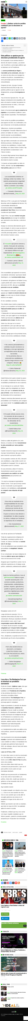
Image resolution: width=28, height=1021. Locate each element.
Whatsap (6, 913)
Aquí (25, 925)
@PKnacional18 (9, 577)
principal (20, 832)
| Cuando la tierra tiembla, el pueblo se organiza (15, 998)
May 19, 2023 (20, 370)
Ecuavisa (3, 822)
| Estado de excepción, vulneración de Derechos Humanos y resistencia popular (16, 993)
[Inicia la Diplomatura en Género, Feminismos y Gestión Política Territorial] (14, 940)
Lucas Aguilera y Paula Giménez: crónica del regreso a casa (12, 906)
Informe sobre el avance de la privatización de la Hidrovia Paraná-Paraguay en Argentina (14, 974)
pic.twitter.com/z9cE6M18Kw (14, 425)
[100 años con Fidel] (4, 988)
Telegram (6, 918)
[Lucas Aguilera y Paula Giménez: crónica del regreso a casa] (14, 896)
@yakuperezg (11, 255)
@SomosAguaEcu (19, 253)
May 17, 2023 (19, 526)
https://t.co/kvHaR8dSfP (14, 365)
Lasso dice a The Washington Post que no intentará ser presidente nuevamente (13, 51)
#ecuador (8, 244)
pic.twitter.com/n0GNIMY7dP (14, 257)
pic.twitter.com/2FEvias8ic (14, 188)
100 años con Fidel (10, 986)
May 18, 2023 (20, 193)
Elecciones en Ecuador (7, 832)
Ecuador (3, 20)
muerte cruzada (15, 832)
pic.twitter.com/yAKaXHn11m (14, 658)
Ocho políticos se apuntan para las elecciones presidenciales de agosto (11, 48)
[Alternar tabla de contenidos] (24, 45)
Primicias (3, 673)
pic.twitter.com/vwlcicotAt (14, 595)
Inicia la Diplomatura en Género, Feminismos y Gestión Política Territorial (13, 950)
